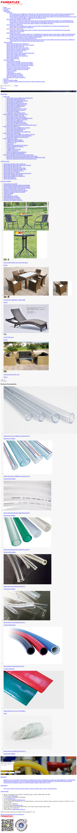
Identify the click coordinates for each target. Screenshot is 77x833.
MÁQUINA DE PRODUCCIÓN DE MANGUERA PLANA (29, 41)
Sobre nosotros (7, 8)
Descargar (6, 78)
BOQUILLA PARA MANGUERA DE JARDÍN (18, 68)
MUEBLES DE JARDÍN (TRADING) (16, 77)
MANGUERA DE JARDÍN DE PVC (19, 16)
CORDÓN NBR (37, 35)
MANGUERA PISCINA (13, 57)
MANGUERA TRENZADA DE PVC (45, 14)
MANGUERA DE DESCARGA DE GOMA (18, 47)
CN (1, 88)
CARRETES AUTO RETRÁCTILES (36, 18)
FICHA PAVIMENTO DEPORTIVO (33, 37)
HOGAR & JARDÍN (9, 60)
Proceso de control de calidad (11, 81)
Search (16, 85)
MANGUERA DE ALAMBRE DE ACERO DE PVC (23, 14)
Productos (6, 10)
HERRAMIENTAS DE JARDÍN (15, 74)
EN (3, 88)
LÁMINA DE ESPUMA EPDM (17, 34)
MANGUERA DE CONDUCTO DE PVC (20, 22)
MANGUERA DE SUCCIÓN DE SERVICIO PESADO (20, 53)
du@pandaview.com (18, 805)
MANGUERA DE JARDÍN (13, 61)
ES (5, 88)
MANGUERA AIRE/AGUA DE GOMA (52, 16)
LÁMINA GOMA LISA (62, 35)
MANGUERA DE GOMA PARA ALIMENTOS (21, 27)
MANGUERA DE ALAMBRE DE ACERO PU (21, 26)
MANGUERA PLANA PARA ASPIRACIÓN (18, 49)
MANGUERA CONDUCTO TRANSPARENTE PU (60, 20)
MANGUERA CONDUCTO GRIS (18, 20)
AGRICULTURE (8, 42)
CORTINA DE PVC (48, 34)
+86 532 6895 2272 (13, 795)
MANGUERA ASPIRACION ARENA (16, 54)
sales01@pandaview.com (19, 800)
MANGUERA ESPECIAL (13, 58)
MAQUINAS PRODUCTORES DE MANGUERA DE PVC (21, 38)
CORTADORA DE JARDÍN (14, 73)
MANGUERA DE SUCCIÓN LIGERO (37, 20)
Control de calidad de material (38, 81)
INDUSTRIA (7, 11)
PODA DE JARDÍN (12, 70)
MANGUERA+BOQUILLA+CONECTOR (17, 66)
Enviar (2, 774)
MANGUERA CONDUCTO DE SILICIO (17, 123)
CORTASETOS (10, 72)
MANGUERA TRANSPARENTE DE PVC (17, 100)
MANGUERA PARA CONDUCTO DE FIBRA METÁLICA (38, 23)
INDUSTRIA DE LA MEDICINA (15, 28)
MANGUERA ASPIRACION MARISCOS (17, 56)
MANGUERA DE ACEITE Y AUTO (16, 110)
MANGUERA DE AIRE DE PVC (20, 15)
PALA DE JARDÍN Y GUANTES (15, 76)
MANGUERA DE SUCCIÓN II (14, 51)
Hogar (5, 7)
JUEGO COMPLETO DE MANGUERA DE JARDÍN (20, 65)
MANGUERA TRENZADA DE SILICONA (18, 137)
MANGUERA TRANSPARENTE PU (42, 26)
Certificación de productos (24, 81)
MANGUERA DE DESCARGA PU (15, 46)
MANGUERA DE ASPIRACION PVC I (60, 15)
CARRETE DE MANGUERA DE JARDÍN (17, 69)
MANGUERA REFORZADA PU (61, 26)
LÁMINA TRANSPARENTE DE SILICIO (17, 145)
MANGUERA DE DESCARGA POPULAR (17, 43)
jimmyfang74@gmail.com (19, 809)
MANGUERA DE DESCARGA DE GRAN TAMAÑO (20, 45)
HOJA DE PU (57, 34)
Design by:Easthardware (6, 814)
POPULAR (9, 12)
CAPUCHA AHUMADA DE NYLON (56, 22)
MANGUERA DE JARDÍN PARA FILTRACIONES (20, 64)
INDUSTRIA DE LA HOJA (13, 33)
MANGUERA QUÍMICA (20, 18)
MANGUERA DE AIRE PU (35, 16)
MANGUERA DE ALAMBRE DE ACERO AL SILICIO (24, 30)
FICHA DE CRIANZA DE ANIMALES (16, 152)
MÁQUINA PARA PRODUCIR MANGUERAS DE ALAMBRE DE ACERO (26, 157)
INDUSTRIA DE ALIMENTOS (14, 24)
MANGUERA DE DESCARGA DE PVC (39, 15)
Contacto (6, 83)
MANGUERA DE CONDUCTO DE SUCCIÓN (19, 19)
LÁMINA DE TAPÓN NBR (49, 35)
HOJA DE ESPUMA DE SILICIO (24, 35)
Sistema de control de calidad (10, 80)
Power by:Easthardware (18, 814)
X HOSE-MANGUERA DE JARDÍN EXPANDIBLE (20, 62)
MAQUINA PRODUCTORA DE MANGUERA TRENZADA (25, 39)
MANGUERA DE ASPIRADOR (39, 22)
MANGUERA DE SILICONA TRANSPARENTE (50, 30)
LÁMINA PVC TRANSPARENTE (34, 34)
